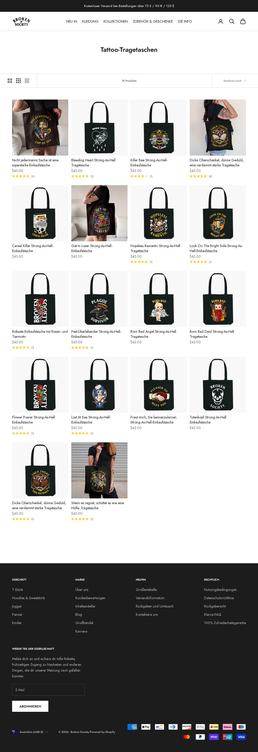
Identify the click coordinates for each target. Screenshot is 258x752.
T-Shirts (17, 589)
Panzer (17, 614)
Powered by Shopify (102, 732)
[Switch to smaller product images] (18, 80)
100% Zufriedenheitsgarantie (225, 622)
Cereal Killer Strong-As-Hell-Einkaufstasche (32, 248)
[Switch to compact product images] (27, 80)
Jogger (17, 606)
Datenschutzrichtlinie (219, 597)
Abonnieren (30, 706)
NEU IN (71, 21)
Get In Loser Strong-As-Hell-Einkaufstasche (91, 248)
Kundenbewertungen (90, 597)
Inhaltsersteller (85, 606)
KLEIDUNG (90, 21)
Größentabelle (146, 589)
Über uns (81, 589)
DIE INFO (185, 21)
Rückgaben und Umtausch (155, 606)
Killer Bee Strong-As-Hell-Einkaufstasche (149, 163)
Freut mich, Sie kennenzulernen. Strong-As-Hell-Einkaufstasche (154, 420)
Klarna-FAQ (212, 614)
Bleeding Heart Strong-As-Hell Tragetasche (93, 163)
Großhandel (84, 622)
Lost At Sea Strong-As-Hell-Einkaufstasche (91, 420)
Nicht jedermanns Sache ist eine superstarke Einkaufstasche (35, 163)
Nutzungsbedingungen (220, 589)
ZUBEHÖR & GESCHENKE (153, 21)
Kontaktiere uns (147, 614)
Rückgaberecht (215, 606)
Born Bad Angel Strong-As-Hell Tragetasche (153, 334)
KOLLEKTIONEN (116, 21)
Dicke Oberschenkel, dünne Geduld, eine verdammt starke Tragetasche (217, 163)
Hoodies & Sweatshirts (28, 597)
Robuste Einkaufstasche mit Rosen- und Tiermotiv (40, 334)
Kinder (17, 622)
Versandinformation (150, 597)
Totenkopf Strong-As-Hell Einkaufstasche (208, 420)
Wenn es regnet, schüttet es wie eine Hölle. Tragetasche (97, 505)
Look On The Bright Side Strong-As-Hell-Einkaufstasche (216, 248)
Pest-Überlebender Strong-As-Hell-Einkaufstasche (96, 334)
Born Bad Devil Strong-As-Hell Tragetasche (212, 334)
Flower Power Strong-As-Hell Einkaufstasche (33, 420)
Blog (78, 614)
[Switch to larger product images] (10, 80)
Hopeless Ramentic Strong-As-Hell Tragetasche (155, 248)
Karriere (81, 631)
